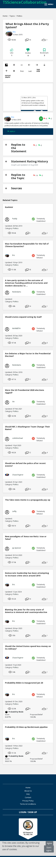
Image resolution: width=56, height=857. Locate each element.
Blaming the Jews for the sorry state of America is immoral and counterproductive (26, 610)
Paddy (14, 218)
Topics (12, 16)
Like (11, 54)
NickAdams (16, 292)
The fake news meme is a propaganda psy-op (27, 500)
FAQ (28, 794)
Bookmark (44, 54)
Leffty (14, 511)
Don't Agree (49, 849)
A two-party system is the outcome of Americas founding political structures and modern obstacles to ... (26, 283)
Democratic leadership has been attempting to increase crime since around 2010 (27, 574)
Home (5, 16)
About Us (28, 791)
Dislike (28, 54)
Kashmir (9, 207)
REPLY (12, 131)
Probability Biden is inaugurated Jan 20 (24, 682)
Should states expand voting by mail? (23, 317)
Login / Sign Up (28, 812)
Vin (13, 401)
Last (30, 71)
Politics (19, 16)
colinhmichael (17, 438)
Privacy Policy (28, 800)
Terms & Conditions (28, 804)
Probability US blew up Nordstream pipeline (26, 727)
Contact (28, 797)
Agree (49, 843)
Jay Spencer (16, 548)
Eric (14, 32)
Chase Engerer (17, 475)
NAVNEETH (16, 328)
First (22, 71)
